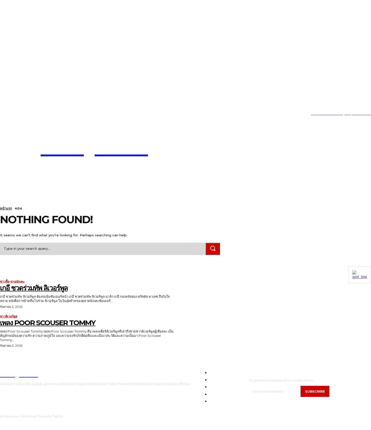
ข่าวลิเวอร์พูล (8, 316)
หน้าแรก (6, 208)
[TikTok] (16, 113)
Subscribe (315, 391)
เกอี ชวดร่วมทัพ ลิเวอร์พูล (34, 288)
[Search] (212, 249)
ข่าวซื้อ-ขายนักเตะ (12, 281)
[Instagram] (8, 113)
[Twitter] (23, 113)
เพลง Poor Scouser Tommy (47, 322)
